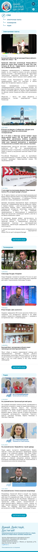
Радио (9, 25)
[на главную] (6, 6)
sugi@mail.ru (5, 544)
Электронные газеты (14, 19)
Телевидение (11, 22)
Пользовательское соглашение (11, 547)
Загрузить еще (19, 240)
